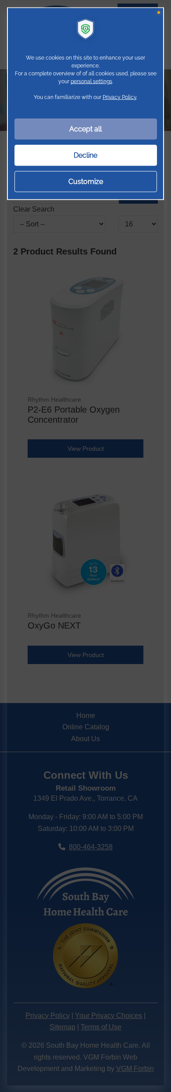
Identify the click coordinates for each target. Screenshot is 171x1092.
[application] (85, 546)
